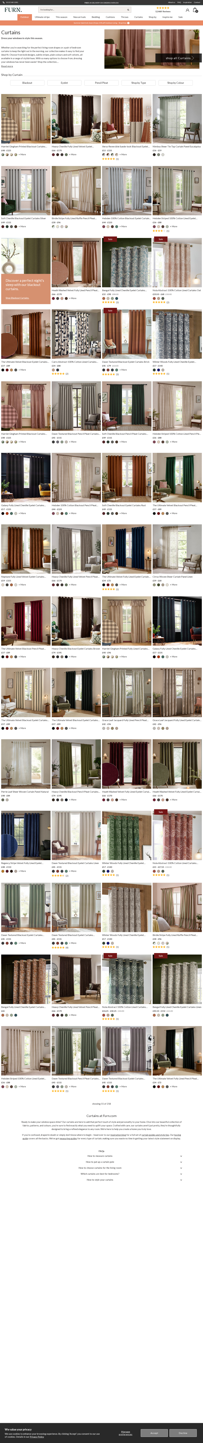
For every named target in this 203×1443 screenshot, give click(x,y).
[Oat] (158, 298)
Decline (183, 1433)
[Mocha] (116, 154)
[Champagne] (2, 584)
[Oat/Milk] (61, 226)
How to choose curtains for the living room (100, 1167)
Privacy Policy (37, 1436)
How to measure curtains (100, 1156)
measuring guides (68, 1138)
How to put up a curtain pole (100, 1161)
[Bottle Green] (7, 226)
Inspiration (187, 2)
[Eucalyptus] (66, 154)
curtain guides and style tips (155, 1135)
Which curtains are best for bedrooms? (100, 1173)
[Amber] (103, 298)
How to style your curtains (100, 1179)
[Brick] (108, 369)
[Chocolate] (15, 226)
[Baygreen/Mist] (2, 154)
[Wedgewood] (116, 298)
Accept (154, 1433)
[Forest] (158, 584)
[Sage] (112, 298)
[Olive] (162, 298)
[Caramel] (11, 369)
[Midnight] (158, 369)
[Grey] (15, 871)
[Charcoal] (61, 154)
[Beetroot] (53, 154)
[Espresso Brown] (66, 298)
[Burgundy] (7, 369)
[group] (27, 83)
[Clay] (53, 369)
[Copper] (7, 513)
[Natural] (11, 154)
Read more (7, 66)
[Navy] (66, 656)
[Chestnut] (154, 298)
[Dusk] (57, 369)
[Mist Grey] (103, 728)
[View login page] (187, 10)
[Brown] (57, 154)
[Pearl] (167, 584)
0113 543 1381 (12, 2)
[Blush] (108, 226)
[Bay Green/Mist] (53, 226)
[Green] (112, 154)
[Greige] (61, 656)
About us (171, 2)
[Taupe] (162, 369)
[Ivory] (15, 513)
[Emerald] (154, 369)
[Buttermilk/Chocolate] (7, 154)
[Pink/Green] (15, 154)
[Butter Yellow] (57, 226)
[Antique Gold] (2, 871)
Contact (197, 2)
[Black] (154, 154)
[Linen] (108, 298)
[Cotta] (61, 298)
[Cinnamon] (108, 154)
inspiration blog (118, 1135)
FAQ (179, 2)
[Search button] (128, 10)
